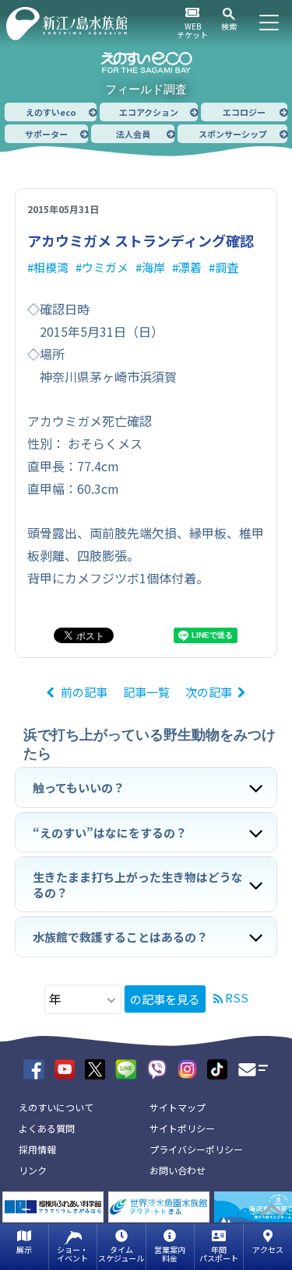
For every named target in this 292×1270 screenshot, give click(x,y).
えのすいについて (56, 1107)
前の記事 (84, 692)
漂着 (190, 267)
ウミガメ (105, 267)
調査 (226, 267)
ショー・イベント (72, 1254)
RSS (236, 997)
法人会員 (133, 134)
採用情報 (37, 1149)
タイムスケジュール (121, 1254)
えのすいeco (51, 112)
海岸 (153, 267)
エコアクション (148, 112)
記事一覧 (146, 692)
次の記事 (208, 692)
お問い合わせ (178, 1170)
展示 (24, 1249)
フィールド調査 (146, 89)
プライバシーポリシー (196, 1149)
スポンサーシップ (233, 134)
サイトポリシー (182, 1128)
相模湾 (51, 267)
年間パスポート (218, 1254)
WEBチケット (192, 30)
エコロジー (244, 112)
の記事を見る (165, 999)
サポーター (46, 134)
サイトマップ (178, 1107)
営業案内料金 (169, 1254)
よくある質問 (47, 1128)
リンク (33, 1170)
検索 (229, 26)
